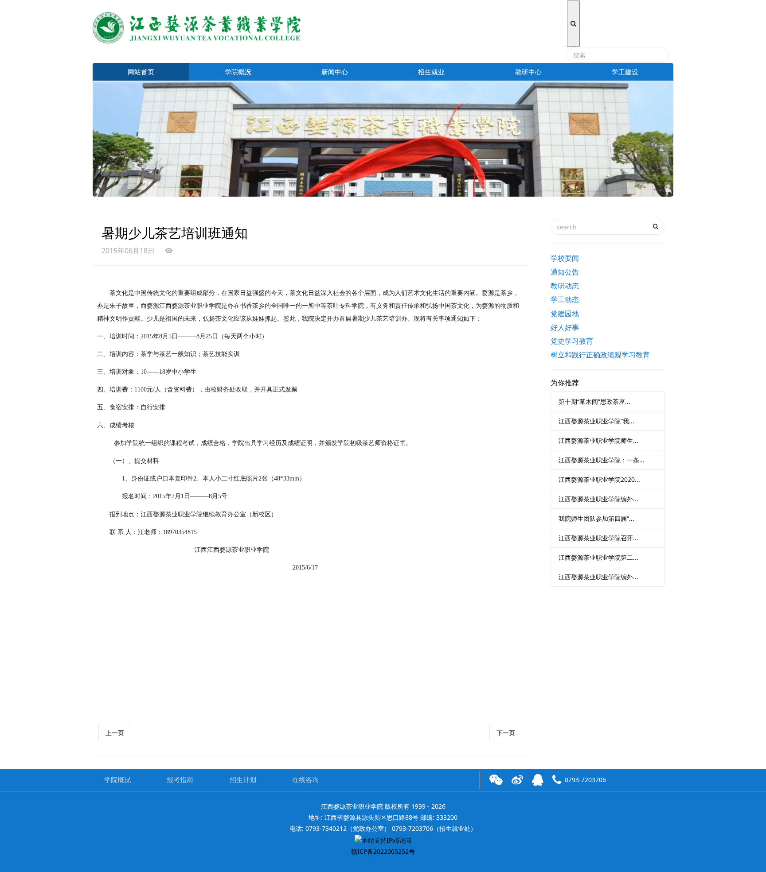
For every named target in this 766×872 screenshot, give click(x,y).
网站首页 (141, 71)
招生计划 (243, 779)
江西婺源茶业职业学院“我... (596, 421)
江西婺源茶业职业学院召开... (598, 538)
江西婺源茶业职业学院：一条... (602, 460)
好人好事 (565, 327)
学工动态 (565, 299)
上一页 (115, 733)
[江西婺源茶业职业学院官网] (197, 26)
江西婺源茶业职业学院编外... (598, 499)
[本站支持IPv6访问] (383, 839)
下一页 (505, 733)
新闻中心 (334, 71)
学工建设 (625, 71)
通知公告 (565, 272)
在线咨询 (305, 779)
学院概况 (238, 71)
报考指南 (180, 779)
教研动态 (565, 286)
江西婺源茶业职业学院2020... (599, 479)
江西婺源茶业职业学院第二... (598, 557)
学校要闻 (565, 258)
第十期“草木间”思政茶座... (594, 401)
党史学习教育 (572, 341)
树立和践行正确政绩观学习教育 (600, 355)
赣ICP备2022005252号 (383, 851)
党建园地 (565, 313)
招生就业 (431, 71)
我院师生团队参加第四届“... (596, 518)
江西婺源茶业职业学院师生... (598, 440)
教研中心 (528, 71)
